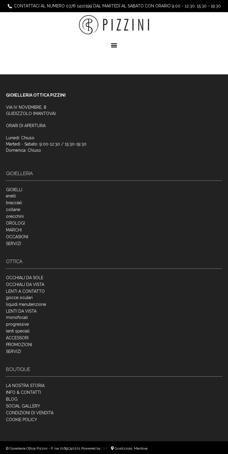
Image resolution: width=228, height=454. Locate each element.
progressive (17, 324)
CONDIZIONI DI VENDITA (29, 412)
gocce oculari (19, 297)
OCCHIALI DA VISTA (25, 284)
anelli (11, 196)
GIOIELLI (14, 189)
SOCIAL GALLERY (23, 406)
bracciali (14, 202)
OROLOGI (15, 223)
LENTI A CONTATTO (25, 291)
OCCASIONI (17, 236)
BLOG (12, 399)
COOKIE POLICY (21, 419)
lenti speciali (18, 331)
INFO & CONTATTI (23, 392)
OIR (105, 448)
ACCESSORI (17, 337)
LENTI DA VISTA (21, 311)
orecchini (15, 216)
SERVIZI (13, 243)
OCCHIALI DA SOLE (24, 277)
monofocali (17, 317)
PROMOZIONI (19, 344)
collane (13, 209)
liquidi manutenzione (26, 304)
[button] (114, 45)
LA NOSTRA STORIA (25, 385)
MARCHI (14, 230)
